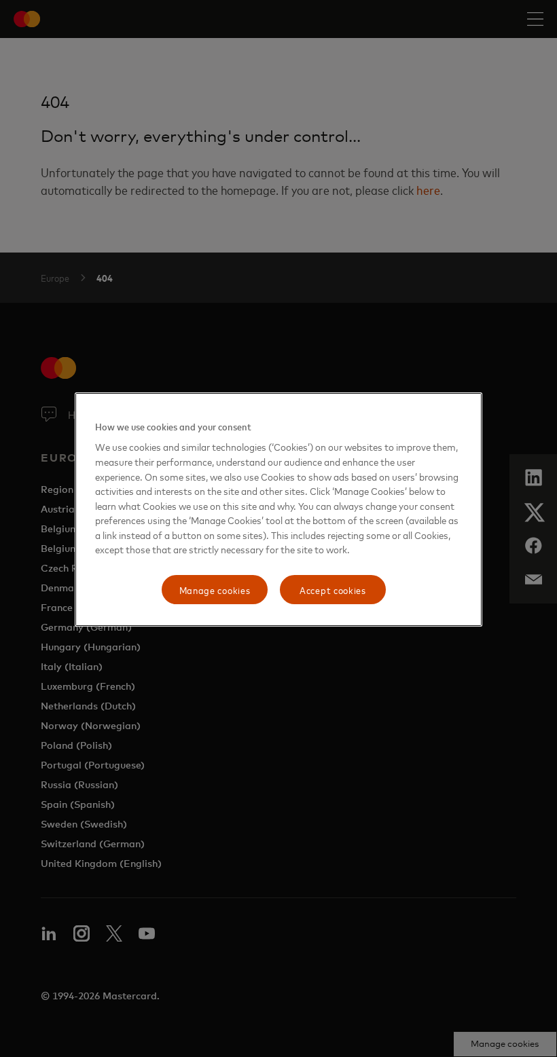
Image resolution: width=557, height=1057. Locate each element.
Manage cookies (215, 589)
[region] (278, 509)
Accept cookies (333, 589)
